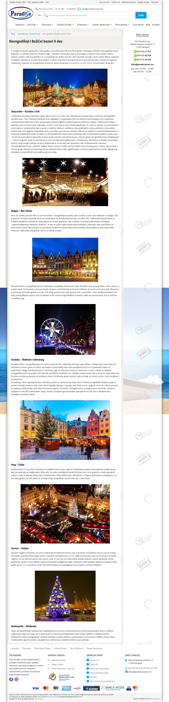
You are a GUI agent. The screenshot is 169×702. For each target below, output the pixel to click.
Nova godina (121, 25)
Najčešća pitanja (129, 2)
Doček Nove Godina (42, 648)
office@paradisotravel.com (142, 64)
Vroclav (25, 564)
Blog (148, 25)
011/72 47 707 (150, 668)
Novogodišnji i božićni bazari (80, 62)
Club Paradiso (38, 699)
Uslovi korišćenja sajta (99, 672)
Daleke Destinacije (94, 648)
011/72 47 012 (135, 668)
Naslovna (20, 25)
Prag (27, 469)
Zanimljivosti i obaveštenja (28, 33)
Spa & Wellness (76, 648)
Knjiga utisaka (143, 2)
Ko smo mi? (105, 2)
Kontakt (154, 2)
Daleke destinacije (101, 25)
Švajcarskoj (56, 115)
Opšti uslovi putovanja (99, 668)
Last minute (138, 25)
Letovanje (31, 25)
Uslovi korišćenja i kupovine (62, 668)
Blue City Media (155, 699)
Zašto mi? (116, 2)
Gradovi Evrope (64, 25)
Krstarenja (82, 25)
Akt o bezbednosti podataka (102, 681)
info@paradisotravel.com (92, 8)
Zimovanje (46, 25)
